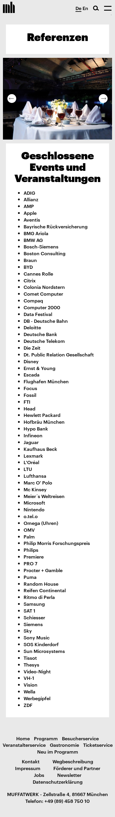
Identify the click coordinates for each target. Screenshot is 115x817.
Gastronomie (64, 744)
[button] (11, 98)
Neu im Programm (57, 751)
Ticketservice (98, 744)
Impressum (27, 768)
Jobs (39, 775)
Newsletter (69, 775)
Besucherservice (80, 738)
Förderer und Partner (76, 768)
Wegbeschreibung (72, 761)
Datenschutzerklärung (58, 781)
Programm (46, 738)
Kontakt (31, 761)
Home (23, 738)
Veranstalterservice (24, 744)
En (85, 8)
